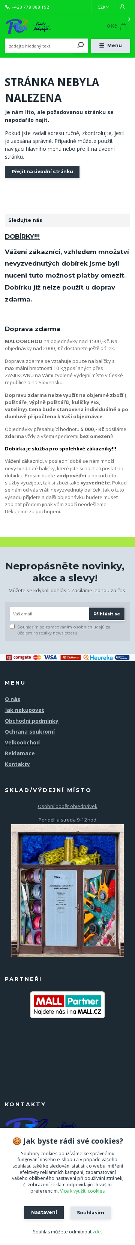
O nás (12, 699)
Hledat (81, 46)
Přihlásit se (106, 614)
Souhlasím (90, 1212)
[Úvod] (28, 26)
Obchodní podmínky (31, 720)
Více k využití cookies (82, 1191)
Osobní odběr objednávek (68, 806)
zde (97, 1232)
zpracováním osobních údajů (75, 627)
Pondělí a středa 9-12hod (67, 819)
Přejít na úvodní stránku (42, 171)
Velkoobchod (22, 742)
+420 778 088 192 (30, 7)
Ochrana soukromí (30, 731)
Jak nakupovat (24, 709)
